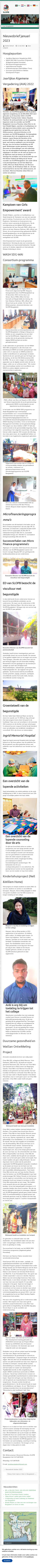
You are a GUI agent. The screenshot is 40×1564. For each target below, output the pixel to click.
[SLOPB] (6, 9)
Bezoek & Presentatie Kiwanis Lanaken (17, 1494)
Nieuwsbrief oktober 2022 (13, 1469)
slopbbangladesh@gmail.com (17, 1464)
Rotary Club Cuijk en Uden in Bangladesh (21, 1474)
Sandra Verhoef (9, 46)
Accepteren (7, 1560)
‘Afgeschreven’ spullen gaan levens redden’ (18, 1496)
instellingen (30, 1557)
